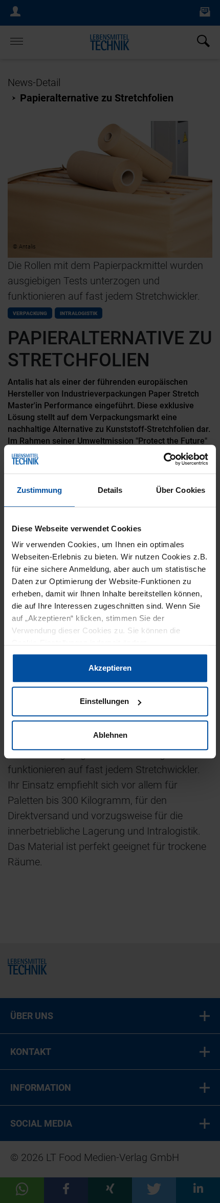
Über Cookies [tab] (180, 490)
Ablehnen (110, 735)
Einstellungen (104, 701)
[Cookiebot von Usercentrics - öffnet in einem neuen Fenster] (163, 459)
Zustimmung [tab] (39, 490)
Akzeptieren (110, 667)
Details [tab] (110, 490)
